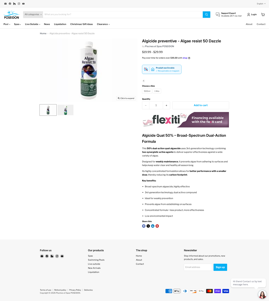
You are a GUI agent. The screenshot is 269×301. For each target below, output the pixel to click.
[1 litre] (157, 94)
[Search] (206, 14)
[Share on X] (148, 226)
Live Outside (32, 24)
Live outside (94, 264)
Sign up (220, 267)
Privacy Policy (75, 290)
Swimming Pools (96, 260)
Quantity (146, 99)
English (260, 4)
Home (43, 33)
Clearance (102, 24)
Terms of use (45, 290)
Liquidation (60, 24)
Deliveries (88, 290)
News (47, 24)
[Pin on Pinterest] (157, 226)
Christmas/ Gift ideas (81, 24)
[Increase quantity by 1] (166, 105)
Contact (261, 24)
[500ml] (147, 94)
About (249, 24)
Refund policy (60, 290)
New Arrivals (94, 268)
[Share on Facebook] (143, 226)
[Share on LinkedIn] (152, 226)
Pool (6, 24)
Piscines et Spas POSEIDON (159, 46)
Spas (17, 24)
